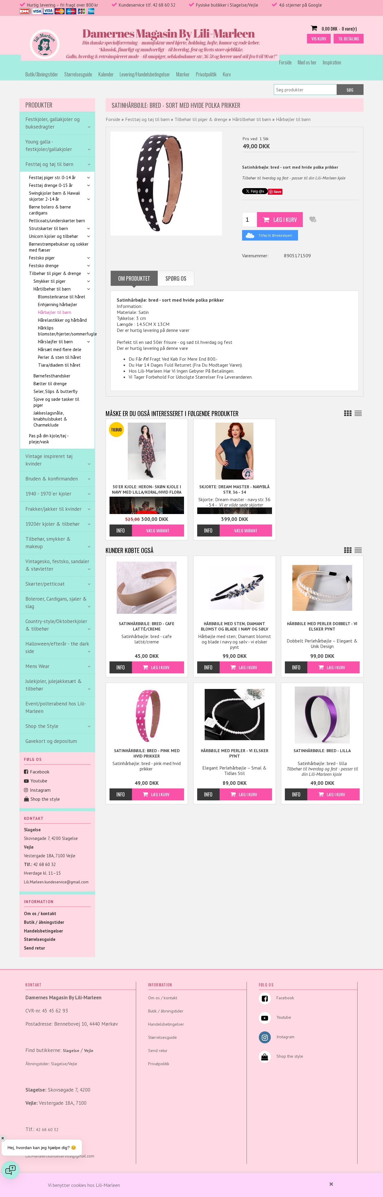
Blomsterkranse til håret (61, 297)
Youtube (39, 781)
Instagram (40, 790)
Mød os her (307, 62)
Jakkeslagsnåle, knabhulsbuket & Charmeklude (50, 419)
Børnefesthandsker (52, 376)
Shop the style (45, 799)
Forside (285, 62)
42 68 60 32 (44, 864)
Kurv (227, 74)
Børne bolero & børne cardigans (50, 210)
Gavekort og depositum (51, 741)
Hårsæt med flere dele (59, 349)
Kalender (106, 74)
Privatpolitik (206, 74)
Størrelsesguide (78, 74)
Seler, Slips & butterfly (55, 391)
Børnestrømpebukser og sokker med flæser (59, 247)
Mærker (183, 74)
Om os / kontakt (40, 913)
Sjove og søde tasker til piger (56, 402)
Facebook (39, 772)
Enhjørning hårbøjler (57, 304)
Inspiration (332, 62)
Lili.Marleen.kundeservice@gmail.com (56, 882)
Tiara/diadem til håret (59, 365)
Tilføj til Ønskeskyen (275, 235)
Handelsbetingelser (43, 931)
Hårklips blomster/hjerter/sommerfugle (63, 331)
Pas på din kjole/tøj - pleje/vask (49, 439)
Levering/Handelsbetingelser (145, 74)
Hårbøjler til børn (54, 312)
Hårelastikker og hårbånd (62, 320)
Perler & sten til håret (59, 357)
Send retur (34, 948)
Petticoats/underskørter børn (57, 220)
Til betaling (348, 38)
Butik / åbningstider (44, 922)
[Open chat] (10, 1170)
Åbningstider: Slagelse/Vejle (51, 1063)
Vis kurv (318, 38)
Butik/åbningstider (41, 74)
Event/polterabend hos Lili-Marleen (55, 707)
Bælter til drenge (50, 383)
